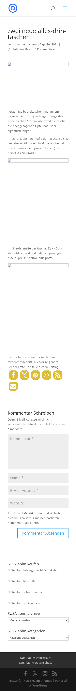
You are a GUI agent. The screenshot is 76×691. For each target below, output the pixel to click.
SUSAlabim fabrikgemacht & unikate (32, 570)
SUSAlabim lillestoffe (22, 581)
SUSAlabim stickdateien (24, 603)
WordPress (40, 685)
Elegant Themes (41, 680)
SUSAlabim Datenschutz (35, 663)
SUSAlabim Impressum (35, 658)
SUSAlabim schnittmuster (25, 592)
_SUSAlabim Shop (19, 49)
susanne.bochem (25, 44)
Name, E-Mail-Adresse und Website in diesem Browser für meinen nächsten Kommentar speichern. (36, 518)
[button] (13, 375)
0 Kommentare (45, 49)
